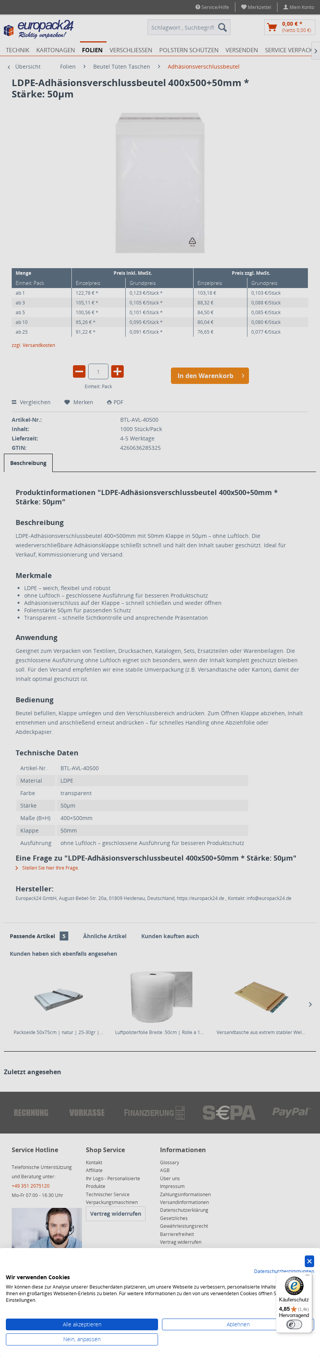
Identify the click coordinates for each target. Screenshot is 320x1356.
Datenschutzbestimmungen (284, 1271)
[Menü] (307, 1277)
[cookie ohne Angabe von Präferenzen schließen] (309, 1261)
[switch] (294, 1324)
